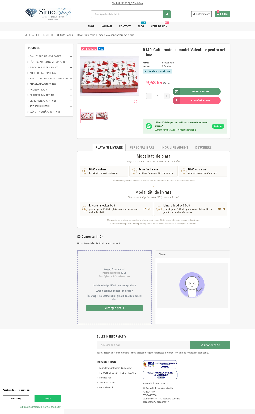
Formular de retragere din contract (115, 368)
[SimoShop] (48, 14)
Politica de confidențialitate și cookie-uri (40, 407)
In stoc (146, 66)
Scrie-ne (218, 126)
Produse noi (105, 377)
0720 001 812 (122, 3)
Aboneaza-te (211, 345)
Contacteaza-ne (106, 382)
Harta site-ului (106, 387)
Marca (146, 62)
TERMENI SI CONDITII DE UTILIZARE (117, 373)
